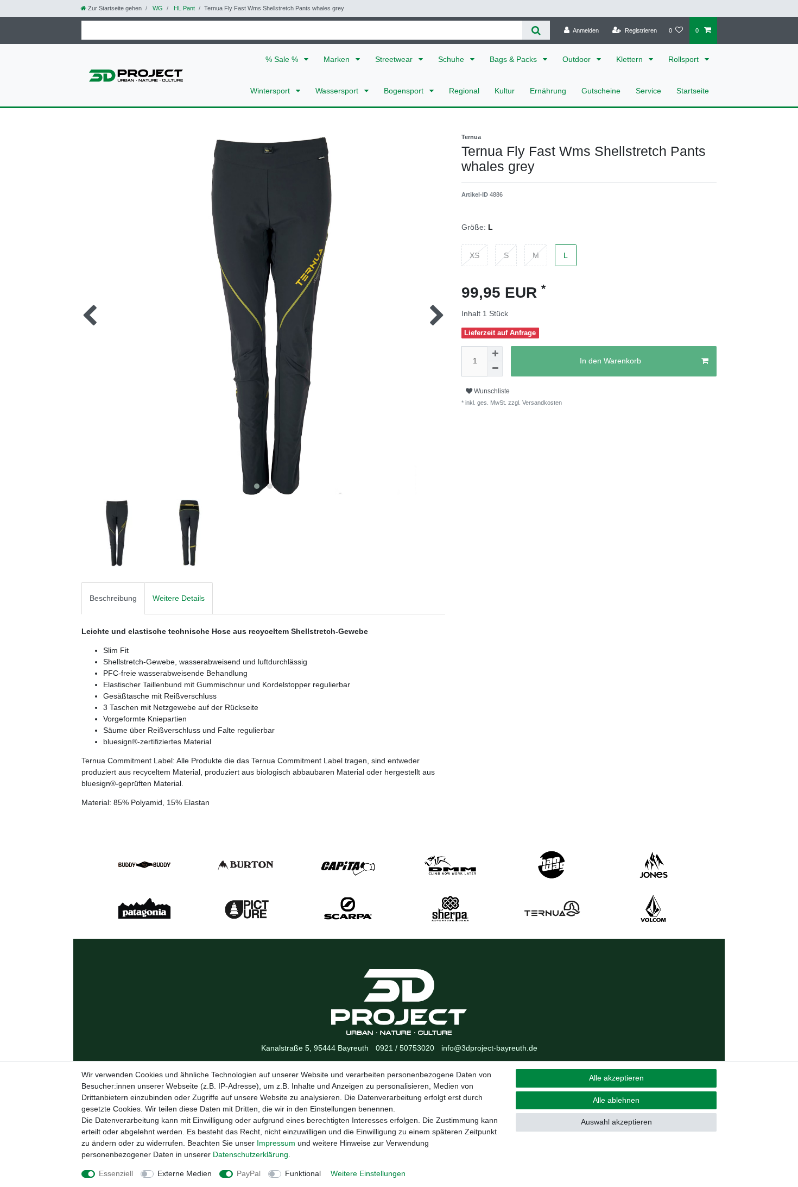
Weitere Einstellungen (368, 1173)
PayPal (249, 1173)
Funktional (303, 1173)
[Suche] (536, 30)
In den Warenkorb (610, 360)
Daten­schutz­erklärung (250, 1154)
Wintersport (271, 90)
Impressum (276, 1143)
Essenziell (116, 1173)
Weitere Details (179, 598)
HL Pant (183, 8)
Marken (338, 59)
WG (157, 8)
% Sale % (282, 59)
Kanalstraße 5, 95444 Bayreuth (315, 1048)
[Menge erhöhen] (495, 353)
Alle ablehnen (616, 1100)
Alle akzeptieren (616, 1077)
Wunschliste (491, 391)
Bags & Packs (514, 59)
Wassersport (337, 90)
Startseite (692, 90)
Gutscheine (600, 90)
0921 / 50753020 (405, 1048)
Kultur (505, 90)
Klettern (630, 59)
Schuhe (452, 59)
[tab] (113, 598)
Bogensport (405, 90)
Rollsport (684, 59)
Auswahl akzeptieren (616, 1121)
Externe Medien (184, 1173)
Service (648, 90)
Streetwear (395, 59)
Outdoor (577, 59)
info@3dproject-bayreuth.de (489, 1048)
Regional (464, 90)
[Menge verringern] (495, 368)
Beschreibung (113, 598)
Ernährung (548, 90)
